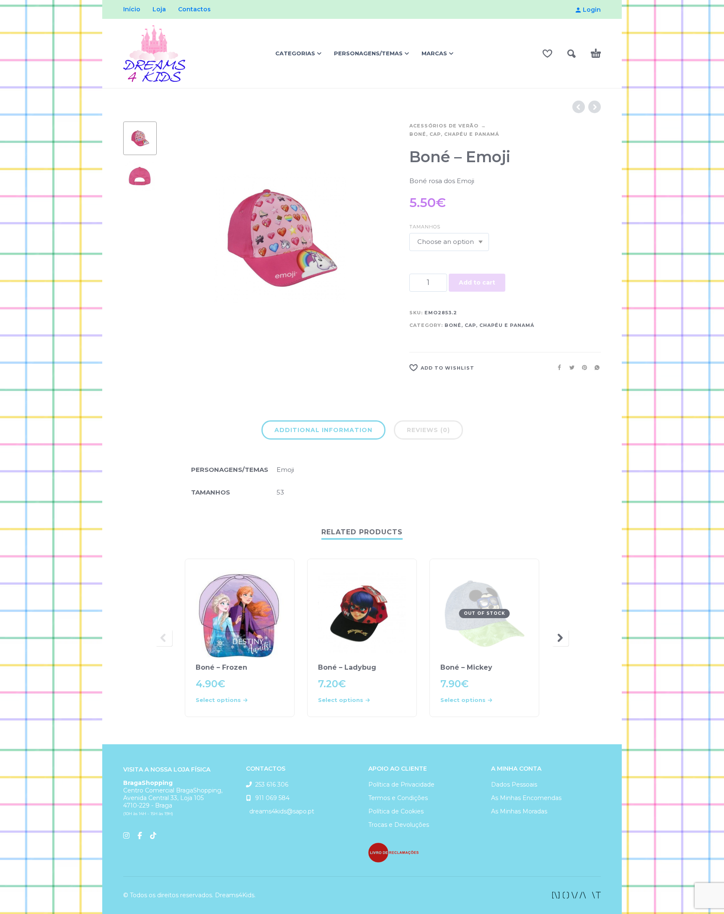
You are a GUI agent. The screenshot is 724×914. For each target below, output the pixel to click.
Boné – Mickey (466, 667)
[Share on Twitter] (569, 367)
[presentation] (181, 238)
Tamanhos (424, 227)
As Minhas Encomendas (526, 798)
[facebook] (576, 895)
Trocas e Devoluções (398, 825)
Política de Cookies (396, 811)
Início (131, 9)
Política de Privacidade (401, 784)
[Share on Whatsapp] (594, 367)
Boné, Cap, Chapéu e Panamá (454, 134)
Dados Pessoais (514, 784)
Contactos (194, 9)
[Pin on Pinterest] (582, 367)
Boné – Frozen (221, 667)
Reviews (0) (428, 430)
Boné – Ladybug (347, 667)
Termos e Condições (398, 798)
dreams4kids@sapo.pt (280, 811)
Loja (159, 9)
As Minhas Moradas (519, 811)
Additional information (323, 430)
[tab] (323, 431)
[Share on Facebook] (557, 367)
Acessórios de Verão (443, 126)
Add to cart (477, 282)
